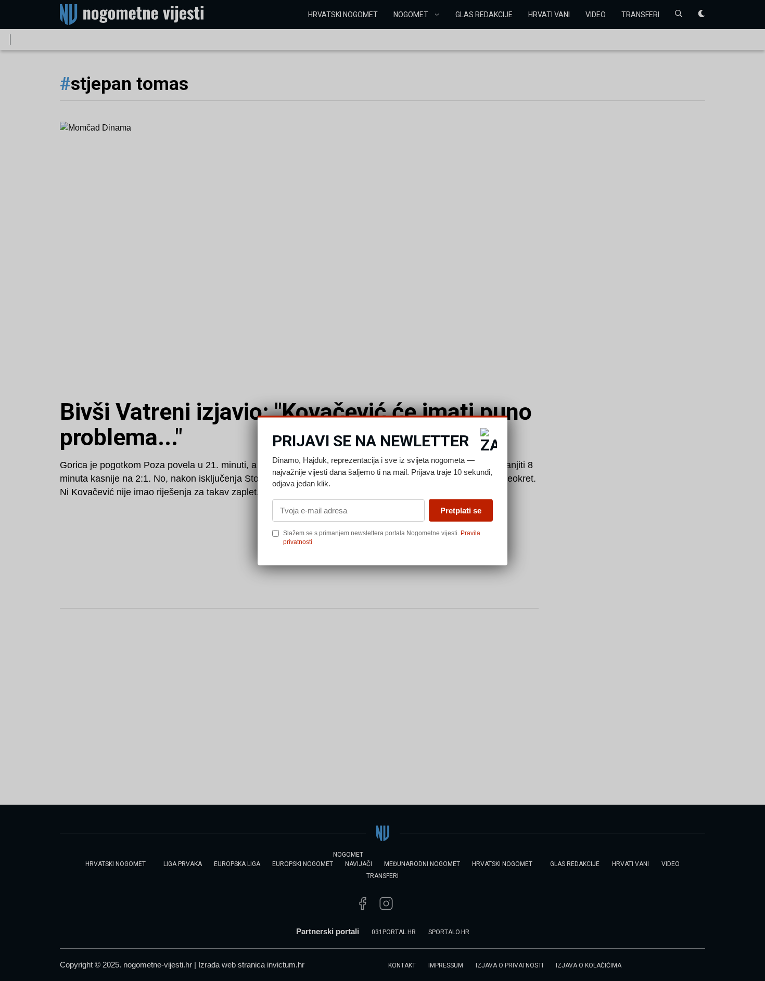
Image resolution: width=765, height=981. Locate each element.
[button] (488, 441)
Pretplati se (460, 510)
